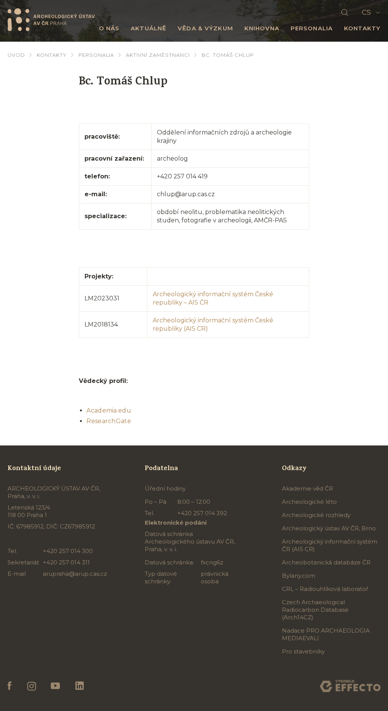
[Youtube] (55, 686)
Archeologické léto (309, 501)
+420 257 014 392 (202, 513)
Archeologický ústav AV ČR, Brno (329, 528)
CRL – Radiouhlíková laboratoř (325, 588)
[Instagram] (31, 686)
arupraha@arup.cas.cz (75, 573)
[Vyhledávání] (344, 12)
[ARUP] (51, 19)
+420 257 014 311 (66, 562)
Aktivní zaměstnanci (158, 55)
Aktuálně (148, 28)
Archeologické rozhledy (316, 515)
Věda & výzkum (205, 28)
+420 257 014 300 (68, 551)
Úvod (16, 55)
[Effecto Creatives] (350, 686)
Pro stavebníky (303, 651)
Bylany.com (298, 575)
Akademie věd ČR (307, 488)
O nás (109, 28)
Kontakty (362, 28)
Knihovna (261, 28)
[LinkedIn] (79, 686)
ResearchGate (108, 421)
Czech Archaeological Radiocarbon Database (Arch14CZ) (315, 609)
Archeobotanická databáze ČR (326, 562)
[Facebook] (10, 686)
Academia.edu (108, 410)
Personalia (312, 28)
